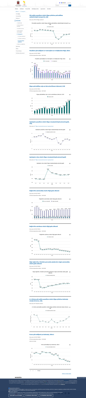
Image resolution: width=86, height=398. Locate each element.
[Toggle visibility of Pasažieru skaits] (50, 26)
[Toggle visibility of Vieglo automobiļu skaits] (50, 275)
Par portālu (27, 8)
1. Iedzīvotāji (19, 23)
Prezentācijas (19, 51)
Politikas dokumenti (20, 53)
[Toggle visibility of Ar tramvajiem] (46, 61)
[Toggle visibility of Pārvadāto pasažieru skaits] (50, 310)
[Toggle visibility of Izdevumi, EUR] (50, 96)
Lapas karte (42, 8)
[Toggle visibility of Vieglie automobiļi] (54, 201)
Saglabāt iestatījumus (16, 395)
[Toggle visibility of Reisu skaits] (50, 165)
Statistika (18, 20)
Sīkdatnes (63, 384)
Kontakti (49, 8)
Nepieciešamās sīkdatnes (15, 388)
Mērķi (17, 48)
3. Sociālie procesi (20, 28)
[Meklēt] (69, 5)
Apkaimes (18, 46)
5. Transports (22, 11)
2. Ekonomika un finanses (20, 25)
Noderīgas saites (35, 8)
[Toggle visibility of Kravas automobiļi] (46, 201)
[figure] (50, 33)
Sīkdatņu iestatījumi (81, 377)
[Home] (21, 6)
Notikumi (22, 8)
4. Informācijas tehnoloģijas (20, 31)
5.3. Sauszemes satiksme (21, 41)
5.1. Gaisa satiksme (21, 36)
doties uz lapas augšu (66, 373)
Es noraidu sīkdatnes (31, 395)
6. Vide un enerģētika (21, 44)
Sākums (16, 8)
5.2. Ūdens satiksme (22, 38)
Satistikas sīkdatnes (14, 391)
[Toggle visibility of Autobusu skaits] (50, 236)
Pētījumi (18, 18)
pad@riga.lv (66, 380)
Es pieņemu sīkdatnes (46, 395)
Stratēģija (18, 13)
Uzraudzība (18, 16)
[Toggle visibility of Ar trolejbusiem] (54, 61)
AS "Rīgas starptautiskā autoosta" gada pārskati (43, 126)
